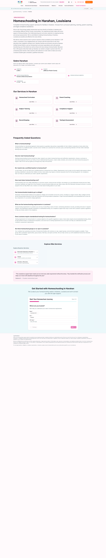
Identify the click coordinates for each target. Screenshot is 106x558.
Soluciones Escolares (44, 5)
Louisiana (25, 11)
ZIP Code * (32, 320)
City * (31, 315)
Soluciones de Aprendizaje (31, 5)
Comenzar (88, 2)
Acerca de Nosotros (69, 5)
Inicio (22, 5)
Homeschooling (18, 11)
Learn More (31, 101)
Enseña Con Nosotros (81, 5)
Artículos (61, 5)
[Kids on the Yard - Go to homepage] (20, 2)
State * (31, 311)
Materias (54, 5)
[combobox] (34, 313)
